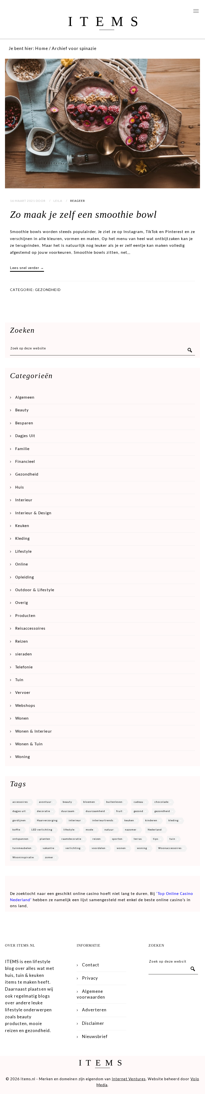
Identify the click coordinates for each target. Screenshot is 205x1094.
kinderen (151, 820)
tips (155, 839)
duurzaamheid (95, 811)
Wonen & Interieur (33, 731)
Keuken (22, 526)
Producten (25, 616)
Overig (21, 603)
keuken (129, 820)
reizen (96, 839)
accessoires (20, 802)
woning (142, 848)
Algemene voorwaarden (91, 994)
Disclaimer (93, 1023)
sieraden (23, 654)
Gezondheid (48, 289)
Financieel (25, 462)
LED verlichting (42, 829)
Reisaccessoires (30, 628)
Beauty (22, 410)
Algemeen (24, 397)
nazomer (130, 829)
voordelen (99, 848)
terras (138, 839)
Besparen (24, 423)
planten (45, 839)
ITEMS (106, 21)
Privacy (90, 978)
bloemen (89, 802)
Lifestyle (23, 551)
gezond (138, 811)
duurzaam (67, 811)
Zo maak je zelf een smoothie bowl (83, 214)
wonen (121, 848)
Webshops (25, 706)
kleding (173, 820)
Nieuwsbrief (95, 1036)
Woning (22, 757)
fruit (119, 811)
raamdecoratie (71, 839)
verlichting (73, 848)
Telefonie (24, 667)
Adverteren (94, 1009)
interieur (75, 820)
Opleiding (24, 577)
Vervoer (22, 693)
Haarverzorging (47, 820)
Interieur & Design (33, 513)
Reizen (21, 641)
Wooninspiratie (23, 857)
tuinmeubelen (22, 848)
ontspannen (20, 839)
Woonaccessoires (170, 848)
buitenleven (114, 802)
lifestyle (69, 829)
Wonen (22, 718)
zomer (49, 857)
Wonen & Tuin (29, 744)
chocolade (161, 802)
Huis (19, 487)
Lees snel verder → (27, 268)
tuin (172, 839)
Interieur (23, 500)
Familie (22, 449)
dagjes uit (19, 811)
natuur (109, 829)
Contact (90, 964)
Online (21, 564)
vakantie (48, 848)
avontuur (45, 802)
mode (89, 829)
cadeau (138, 802)
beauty (67, 802)
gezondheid (162, 811)
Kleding (22, 539)
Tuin (19, 680)
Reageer (77, 201)
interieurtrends (102, 820)
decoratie (43, 811)
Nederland (155, 829)
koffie (16, 829)
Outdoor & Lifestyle (34, 590)
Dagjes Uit (25, 436)
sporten (117, 839)
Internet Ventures (129, 1079)
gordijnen (19, 820)
